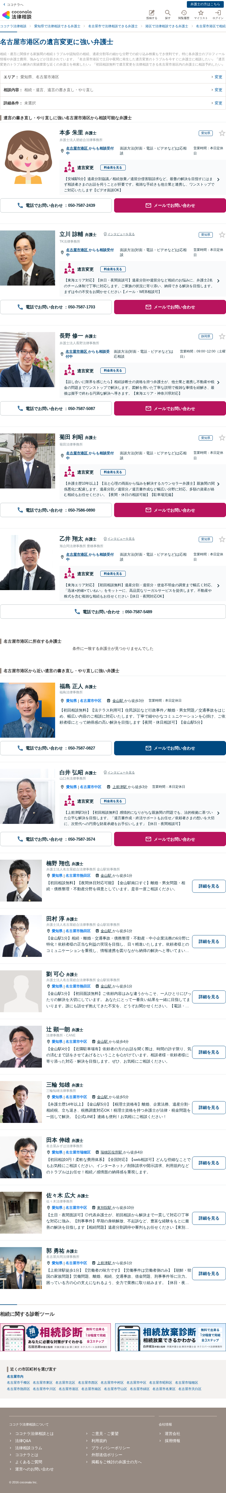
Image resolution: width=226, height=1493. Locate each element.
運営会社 (172, 1433)
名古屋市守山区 (115, 1389)
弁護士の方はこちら (205, 4)
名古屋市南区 (91, 1389)
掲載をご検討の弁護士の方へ (117, 1462)
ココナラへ (15, 5)
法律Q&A (23, 1440)
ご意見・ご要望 (105, 1433)
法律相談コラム (28, 1448)
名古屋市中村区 (112, 1383)
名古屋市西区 (88, 1383)
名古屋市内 (15, 1376)
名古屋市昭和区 (160, 1383)
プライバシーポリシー (111, 1448)
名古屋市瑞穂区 (78, 1152)
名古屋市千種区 (18, 1383)
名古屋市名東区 (164, 1389)
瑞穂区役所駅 (112, 1152)
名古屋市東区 (43, 1383)
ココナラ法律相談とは (34, 1433)
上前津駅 (120, 787)
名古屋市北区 (65, 1383)
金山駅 (118, 701)
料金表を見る (113, 167)
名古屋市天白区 (189, 1389)
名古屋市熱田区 (78, 875)
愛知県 (71, 701)
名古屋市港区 (77, 148)
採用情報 (172, 1440)
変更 (218, 77)
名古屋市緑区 (140, 1389)
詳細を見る (209, 886)
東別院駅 (104, 1208)
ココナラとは (26, 1455)
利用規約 (99, 1440)
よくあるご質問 (28, 1462)
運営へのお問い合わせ (34, 1469)
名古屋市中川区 (44, 1389)
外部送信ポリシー (107, 1455)
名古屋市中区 (90, 701)
